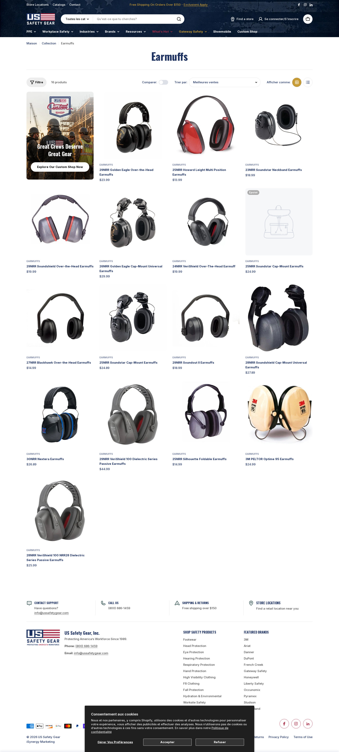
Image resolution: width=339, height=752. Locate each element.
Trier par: (180, 82)
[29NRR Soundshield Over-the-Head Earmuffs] (60, 221)
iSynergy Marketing (40, 742)
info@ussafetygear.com (91, 653)
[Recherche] (179, 19)
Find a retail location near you (277, 608)
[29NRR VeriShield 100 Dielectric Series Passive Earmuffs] (133, 414)
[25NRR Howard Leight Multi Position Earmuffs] (206, 125)
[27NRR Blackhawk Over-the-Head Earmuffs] (60, 318)
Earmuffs (106, 164)
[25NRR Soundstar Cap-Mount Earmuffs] (279, 221)
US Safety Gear (49, 737)
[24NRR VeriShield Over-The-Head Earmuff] (206, 221)
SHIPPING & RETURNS (195, 603)
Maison (31, 43)
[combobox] (122, 19)
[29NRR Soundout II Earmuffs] (206, 318)
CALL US (113, 603)
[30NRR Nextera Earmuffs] (60, 414)
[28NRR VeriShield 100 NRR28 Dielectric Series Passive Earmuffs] (60, 510)
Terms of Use (303, 737)
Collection (49, 43)
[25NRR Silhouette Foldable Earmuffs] (206, 414)
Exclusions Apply (196, 4)
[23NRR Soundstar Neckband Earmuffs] (279, 125)
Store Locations (37, 4)
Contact (74, 4)
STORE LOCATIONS (268, 603)
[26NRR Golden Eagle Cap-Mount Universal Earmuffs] (133, 221)
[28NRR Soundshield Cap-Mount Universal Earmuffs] (279, 318)
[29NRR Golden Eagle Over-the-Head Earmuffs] (133, 125)
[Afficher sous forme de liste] (308, 82)
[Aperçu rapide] (161, 100)
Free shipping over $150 (199, 608)
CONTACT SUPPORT (46, 603)
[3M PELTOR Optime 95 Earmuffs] (279, 414)
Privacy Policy (279, 737)
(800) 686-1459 (119, 608)
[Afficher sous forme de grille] (297, 82)
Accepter (167, 742)
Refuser (220, 742)
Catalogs (59, 4)
